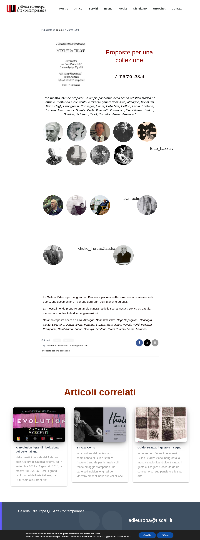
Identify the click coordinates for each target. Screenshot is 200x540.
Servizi (93, 8)
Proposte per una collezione (56, 350)
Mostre (63, 8)
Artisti (78, 8)
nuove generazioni (79, 345)
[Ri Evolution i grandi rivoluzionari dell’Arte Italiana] (39, 424)
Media (123, 8)
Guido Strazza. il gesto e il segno (159, 447)
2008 (57, 340)
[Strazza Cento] (100, 424)
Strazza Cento (86, 447)
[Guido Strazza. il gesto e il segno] (161, 424)
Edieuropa (63, 345)
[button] (195, 7)
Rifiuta (165, 535)
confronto (51, 345)
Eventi (108, 8)
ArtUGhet (159, 8)
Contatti (177, 8)
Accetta (147, 535)
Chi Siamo (140, 8)
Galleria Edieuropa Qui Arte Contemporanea (51, 511)
